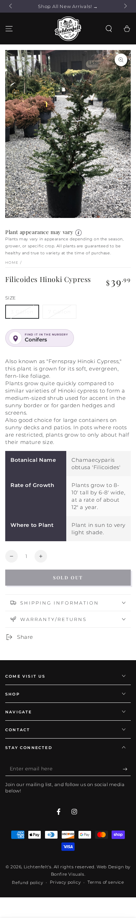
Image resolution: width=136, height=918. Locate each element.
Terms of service (106, 882)
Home (11, 262)
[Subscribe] (127, 769)
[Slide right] (125, 6)
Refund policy (27, 882)
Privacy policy (65, 882)
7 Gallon (59, 312)
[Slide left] (11, 6)
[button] (109, 29)
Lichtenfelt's (38, 866)
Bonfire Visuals (67, 874)
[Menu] (9, 29)
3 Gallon (22, 312)
